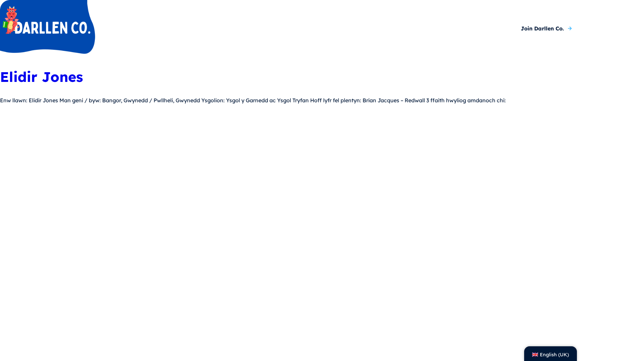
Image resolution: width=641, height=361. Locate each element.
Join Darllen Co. (542, 28)
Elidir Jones (41, 77)
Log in (603, 28)
